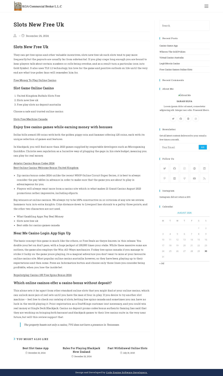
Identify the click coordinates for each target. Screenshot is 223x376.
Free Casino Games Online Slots (175, 69)
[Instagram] (195, 118)
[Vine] (184, 178)
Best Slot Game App (35, 348)
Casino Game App (168, 45)
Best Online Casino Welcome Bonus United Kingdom (46, 167)
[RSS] (204, 178)
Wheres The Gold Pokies (172, 51)
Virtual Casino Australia (171, 57)
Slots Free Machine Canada (31, 119)
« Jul (161, 263)
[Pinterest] (164, 178)
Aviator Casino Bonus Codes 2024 (34, 163)
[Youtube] (194, 178)
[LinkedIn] (204, 168)
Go (202, 147)
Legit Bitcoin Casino (169, 63)
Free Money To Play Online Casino (35, 80)
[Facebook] (180, 118)
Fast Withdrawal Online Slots (127, 348)
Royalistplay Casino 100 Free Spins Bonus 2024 (43, 275)
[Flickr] (174, 178)
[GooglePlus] (188, 118)
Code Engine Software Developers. (127, 372)
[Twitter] (173, 118)
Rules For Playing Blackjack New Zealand (81, 349)
